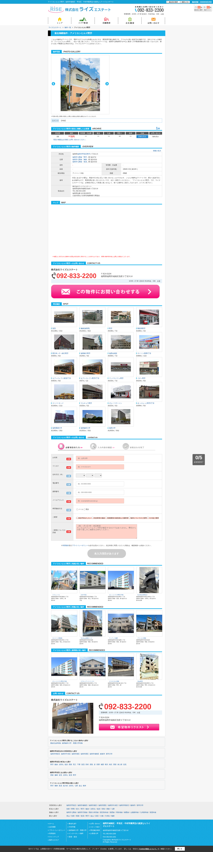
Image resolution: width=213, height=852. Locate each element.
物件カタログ (54, 840)
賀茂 (85, 162)
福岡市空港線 (82, 812)
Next (107, 83)
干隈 (78, 764)
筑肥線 (112, 812)
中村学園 (72, 827)
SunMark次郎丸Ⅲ (142, 594)
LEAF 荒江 (84, 594)
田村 (87, 764)
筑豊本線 (153, 812)
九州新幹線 (144, 812)
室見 (124, 764)
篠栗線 (126, 812)
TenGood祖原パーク (86, 638)
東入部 (119, 764)
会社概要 (52, 827)
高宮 (96, 816)
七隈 (76, 786)
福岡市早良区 (82, 154)
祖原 (66, 764)
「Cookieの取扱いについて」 (148, 849)
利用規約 (66, 545)
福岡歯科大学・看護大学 (78, 830)
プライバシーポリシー (80, 545)
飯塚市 (102, 754)
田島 (103, 809)
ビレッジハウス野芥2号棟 (116, 594)
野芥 (88, 154)
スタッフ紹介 (95, 827)
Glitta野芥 (140, 681)
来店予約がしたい (84, 518)
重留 (114, 764)
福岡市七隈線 (77, 157)
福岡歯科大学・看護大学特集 (72, 743)
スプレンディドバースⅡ (87, 681)
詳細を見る (142, 136)
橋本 (84, 786)
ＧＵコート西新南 (57, 638)
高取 (91, 764)
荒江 (74, 764)
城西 (102, 764)
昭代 (106, 764)
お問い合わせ (95, 823)
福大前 (65, 786)
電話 (87, 509)
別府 (68, 809)
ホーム (51, 823)
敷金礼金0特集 (55, 743)
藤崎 (56, 775)
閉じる (179, 849)
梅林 (85, 159)
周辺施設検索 (95, 830)
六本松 (107, 816)
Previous (53, 83)
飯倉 (56, 764)
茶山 (68, 816)
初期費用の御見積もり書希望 (117, 518)
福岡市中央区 (66, 754)
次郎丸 (61, 764)
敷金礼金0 (72, 823)
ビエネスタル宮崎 (114, 681)
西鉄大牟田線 (93, 812)
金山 (80, 786)
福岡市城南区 (94, 754)
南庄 (110, 764)
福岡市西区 (85, 754)
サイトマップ (54, 837)
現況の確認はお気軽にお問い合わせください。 (70, 140)
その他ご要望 (154, 518)
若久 (77, 809)
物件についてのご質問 (139, 518)
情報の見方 (157, 151)
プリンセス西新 (141, 638)
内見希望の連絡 (99, 518)
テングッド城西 (113, 638)
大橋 (101, 816)
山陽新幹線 (135, 812)
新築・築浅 (73, 837)
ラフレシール (56, 594)
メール (80, 509)
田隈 (98, 764)
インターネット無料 (76, 833)
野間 (72, 809)
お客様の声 (94, 833)
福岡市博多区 (55, 754)
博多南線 (119, 812)
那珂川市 (109, 754)
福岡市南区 (76, 754)
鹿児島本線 (104, 812)
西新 (70, 764)
